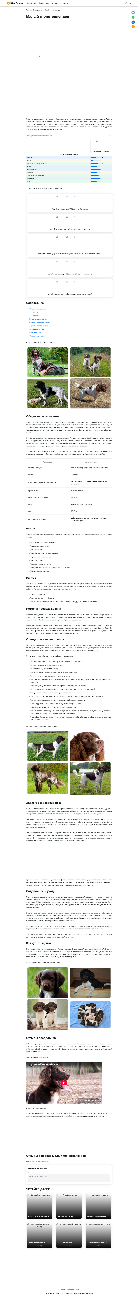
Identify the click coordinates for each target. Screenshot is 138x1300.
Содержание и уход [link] (36, 329)
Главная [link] (29, 10)
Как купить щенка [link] (35, 332)
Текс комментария (34, 1173)
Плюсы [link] (35, 312)
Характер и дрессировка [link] (38, 326)
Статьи (65, 3)
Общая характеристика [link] (38, 309)
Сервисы (55, 3)
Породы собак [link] (31, 3)
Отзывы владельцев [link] (37, 336)
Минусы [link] (36, 316)
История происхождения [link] (38, 319)
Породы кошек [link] (44, 3)
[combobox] (27, 135)
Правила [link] (62, 1289)
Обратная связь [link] (73, 1289)
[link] (70, 203)
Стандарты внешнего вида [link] (39, 322)
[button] (70, 203)
